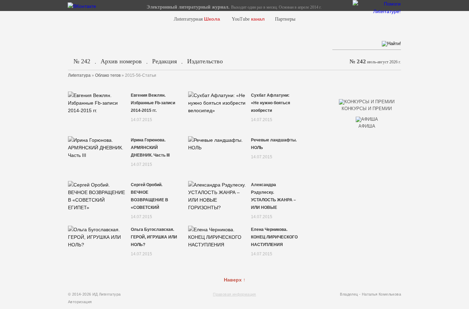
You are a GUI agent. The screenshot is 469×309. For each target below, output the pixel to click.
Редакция (164, 61)
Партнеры (285, 19)
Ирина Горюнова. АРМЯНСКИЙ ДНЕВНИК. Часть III (150, 148)
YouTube (248, 19)
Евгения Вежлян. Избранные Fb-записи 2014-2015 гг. (153, 103)
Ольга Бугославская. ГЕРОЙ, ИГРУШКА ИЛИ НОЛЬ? (154, 237)
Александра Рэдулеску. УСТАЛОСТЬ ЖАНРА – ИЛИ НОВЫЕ (273, 196)
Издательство (205, 61)
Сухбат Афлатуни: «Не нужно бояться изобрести (270, 103)
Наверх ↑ (234, 280)
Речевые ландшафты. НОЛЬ (274, 144)
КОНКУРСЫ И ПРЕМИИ (367, 108)
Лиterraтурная (197, 19)
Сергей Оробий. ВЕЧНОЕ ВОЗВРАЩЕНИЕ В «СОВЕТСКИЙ (149, 196)
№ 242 (81, 61)
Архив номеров (121, 61)
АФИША (366, 126)
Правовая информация (234, 294)
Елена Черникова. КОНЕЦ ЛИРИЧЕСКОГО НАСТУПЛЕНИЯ (274, 237)
